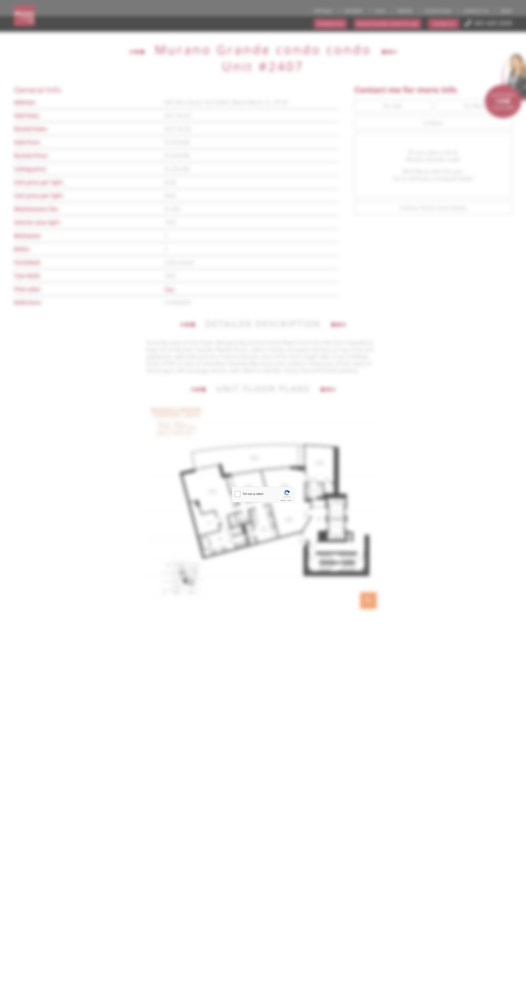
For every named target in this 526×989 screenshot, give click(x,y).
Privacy (282, 500)
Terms (289, 500)
